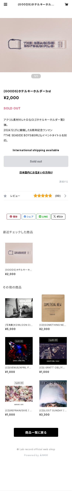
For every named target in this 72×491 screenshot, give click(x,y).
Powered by (32, 455)
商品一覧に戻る (36, 432)
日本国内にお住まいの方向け (36, 172)
